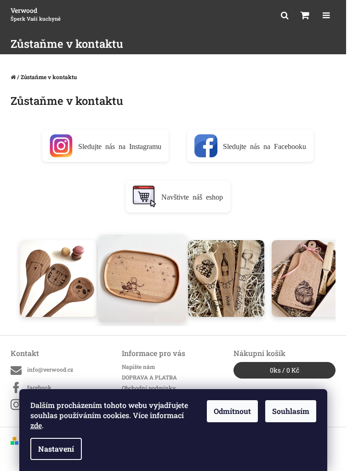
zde (36, 425)
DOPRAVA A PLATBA (149, 377)
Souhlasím (290, 411)
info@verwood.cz (50, 369)
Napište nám (138, 366)
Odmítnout (232, 411)
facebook (39, 387)
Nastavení (56, 449)
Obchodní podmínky (149, 387)
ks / (284, 370)
